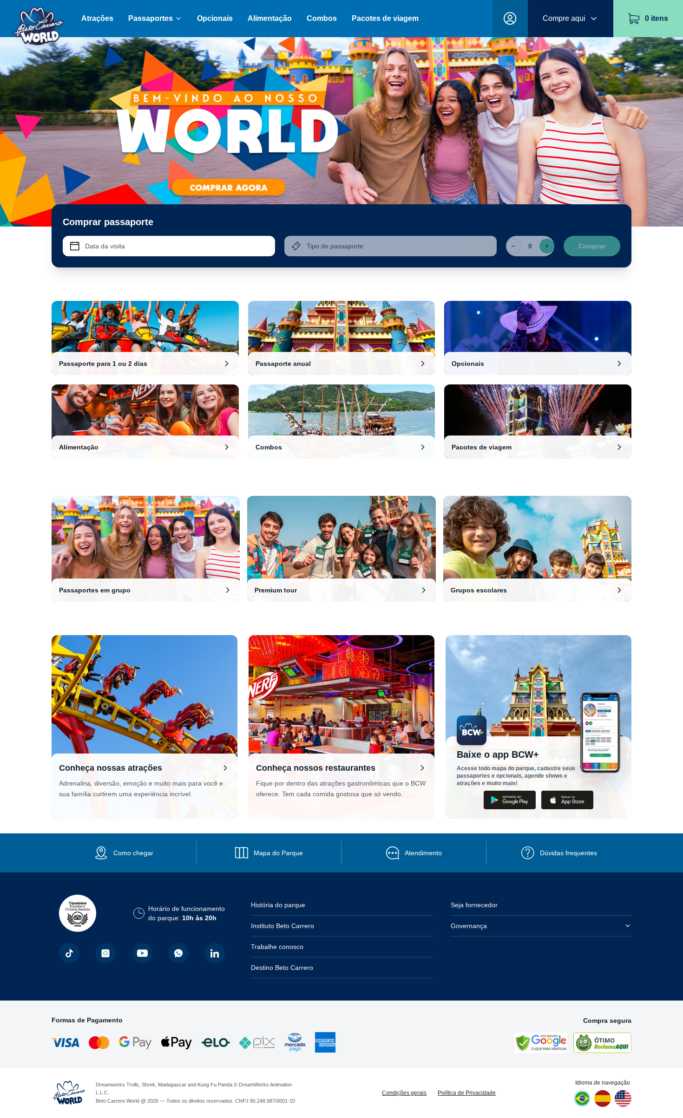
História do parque (278, 905)
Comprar (591, 246)
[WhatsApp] (178, 953)
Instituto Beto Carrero (282, 926)
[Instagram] (105, 953)
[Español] (602, 1098)
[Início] (38, 18)
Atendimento (423, 853)
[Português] (582, 1098)
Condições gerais (404, 1093)
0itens (656, 18)
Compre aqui (564, 18)
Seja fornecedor (474, 905)
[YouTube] (142, 953)
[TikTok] (69, 953)
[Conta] (510, 18)
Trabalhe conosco (277, 946)
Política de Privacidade (467, 1093)
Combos (322, 18)
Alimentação (270, 18)
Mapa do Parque (278, 853)
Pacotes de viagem (385, 18)
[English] (623, 1098)
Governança (469, 926)
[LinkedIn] (214, 953)
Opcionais (215, 18)
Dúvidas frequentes (568, 853)
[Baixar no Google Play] (510, 800)
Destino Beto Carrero (282, 967)
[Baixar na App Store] (567, 800)
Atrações (97, 18)
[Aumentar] (546, 246)
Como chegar (133, 853)
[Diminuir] (513, 246)
